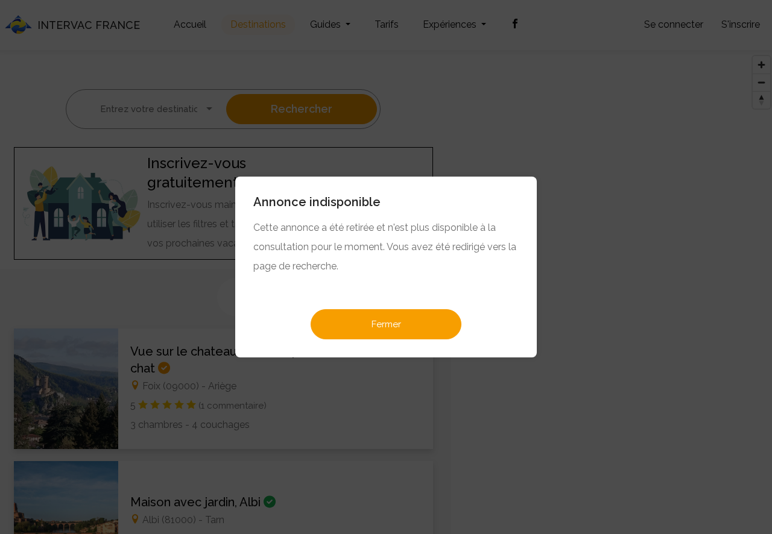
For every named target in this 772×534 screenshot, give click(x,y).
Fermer (386, 324)
